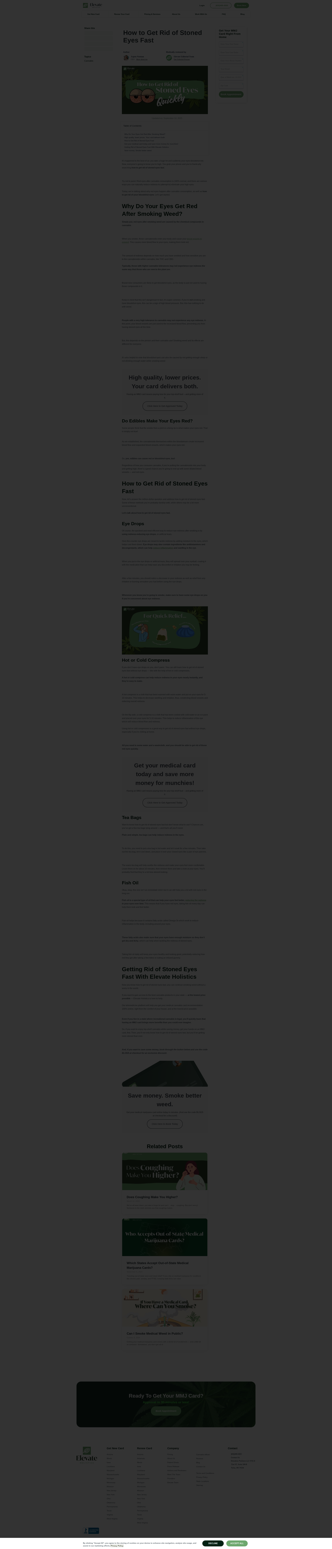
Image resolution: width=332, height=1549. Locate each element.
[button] (233, 732)
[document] (166, 774)
